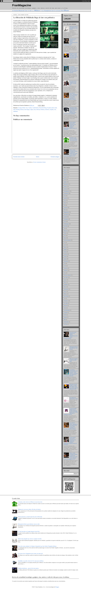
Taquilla (51, 109)
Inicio (37, 156)
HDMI (65, 249)
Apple (65, 181)
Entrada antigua (55, 156)
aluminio (65, 207)
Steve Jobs (66, 296)
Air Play (65, 324)
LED (65, 221)
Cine (26, 10)
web (55, 109)
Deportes (65, 305)
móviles (65, 254)
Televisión (66, 261)
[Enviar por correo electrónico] (38, 105)
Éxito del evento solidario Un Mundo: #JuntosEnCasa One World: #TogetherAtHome (71, 41)
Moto (65, 282)
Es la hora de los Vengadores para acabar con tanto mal (73, 83)
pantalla (65, 198)
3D (13, 10)
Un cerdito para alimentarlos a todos (74, 398)
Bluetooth (21, 10)
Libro (34, 109)
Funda (65, 256)
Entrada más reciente (18, 156)
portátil (65, 216)
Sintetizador (66, 321)
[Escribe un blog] (40, 105)
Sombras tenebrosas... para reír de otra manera (28, 568)
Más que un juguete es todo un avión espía (73, 360)
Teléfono (65, 270)
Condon (30, 107)
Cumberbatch (35, 107)
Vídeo (65, 233)
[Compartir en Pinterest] (44, 105)
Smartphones (47, 10)
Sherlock (47, 109)
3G (64, 298)
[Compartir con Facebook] (42, 105)
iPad (62, 10)
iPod (65, 202)
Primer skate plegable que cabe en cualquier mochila (29, 538)
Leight (31, 109)
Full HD (65, 226)
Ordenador (66, 219)
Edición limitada (67, 240)
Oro (64, 272)
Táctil (65, 251)
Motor (33, 10)
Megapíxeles (66, 212)
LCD (65, 265)
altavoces (53, 10)
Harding (18, 109)
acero (65, 244)
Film (14, 109)
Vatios (65, 307)
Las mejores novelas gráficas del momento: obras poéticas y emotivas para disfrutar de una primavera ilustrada (71, 69)
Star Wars (66, 277)
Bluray (65, 293)
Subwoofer (66, 289)
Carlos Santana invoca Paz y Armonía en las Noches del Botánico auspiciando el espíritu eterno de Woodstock (70, 126)
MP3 (65, 209)
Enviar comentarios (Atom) (39, 162)
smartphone (66, 193)
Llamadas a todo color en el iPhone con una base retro (73, 139)
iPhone (66, 10)
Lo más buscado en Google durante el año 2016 (28, 531)
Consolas (65, 312)
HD (30, 10)
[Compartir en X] (41, 105)
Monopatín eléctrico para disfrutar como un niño (74, 28)
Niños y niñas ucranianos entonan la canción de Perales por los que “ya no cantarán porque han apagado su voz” (70, 152)
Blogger (57, 587)
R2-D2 (65, 314)
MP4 (65, 319)
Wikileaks (15, 111)
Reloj (43, 10)
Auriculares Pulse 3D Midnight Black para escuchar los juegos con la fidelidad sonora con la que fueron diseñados (70, 110)
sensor (65, 279)
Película (38, 109)
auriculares (58, 10)
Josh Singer (26, 109)
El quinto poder (50, 107)
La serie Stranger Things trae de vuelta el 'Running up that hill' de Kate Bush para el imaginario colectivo (71, 411)
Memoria (65, 230)
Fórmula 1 (66, 300)
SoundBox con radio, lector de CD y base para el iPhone (30, 561)
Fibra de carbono (67, 275)
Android (16, 10)
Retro (65, 286)
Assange (20, 107)
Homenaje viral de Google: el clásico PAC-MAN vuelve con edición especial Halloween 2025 (74, 56)
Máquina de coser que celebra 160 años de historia (29, 509)
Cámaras (65, 268)
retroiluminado (67, 310)
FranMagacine (21, 5)
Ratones (65, 317)
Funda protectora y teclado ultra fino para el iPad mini (30, 516)
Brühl (23, 107)
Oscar (65, 291)
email (55, 107)
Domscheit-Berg (42, 107)
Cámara (65, 188)
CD (64, 263)
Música (37, 10)
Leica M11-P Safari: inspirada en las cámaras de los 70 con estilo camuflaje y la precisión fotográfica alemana (70, 96)
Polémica (43, 109)
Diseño (65, 186)
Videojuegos (66, 223)
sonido (65, 177)
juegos (65, 258)
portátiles (65, 284)
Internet (22, 109)
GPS (28, 10)
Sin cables (66, 303)
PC (40, 10)
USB (65, 179)
